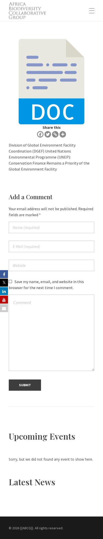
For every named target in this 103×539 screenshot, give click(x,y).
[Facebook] (40, 134)
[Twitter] (47, 134)
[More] (63, 134)
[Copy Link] (55, 134)
